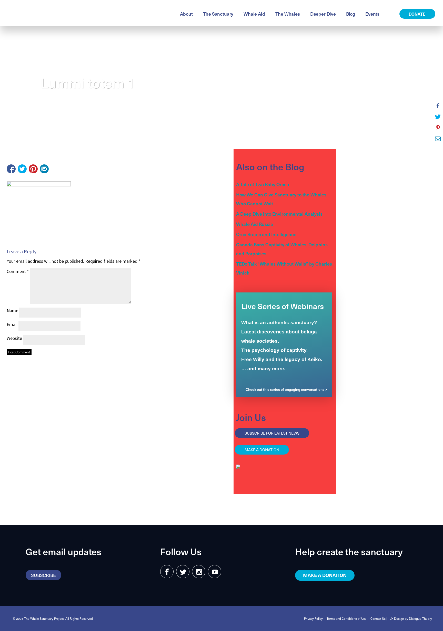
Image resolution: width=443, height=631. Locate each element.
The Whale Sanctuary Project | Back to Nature (68, 13)
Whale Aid (254, 13)
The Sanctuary (218, 13)
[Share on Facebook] (11, 168)
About (186, 13)
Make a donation (262, 450)
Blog (350, 13)
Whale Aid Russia (254, 223)
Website (14, 338)
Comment (18, 271)
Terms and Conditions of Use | (347, 618)
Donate (417, 14)
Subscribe (43, 575)
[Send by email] (44, 168)
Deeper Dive (323, 13)
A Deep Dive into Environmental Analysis (279, 213)
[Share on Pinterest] (33, 168)
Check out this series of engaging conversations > (286, 389)
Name (12, 311)
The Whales (287, 13)
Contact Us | (378, 618)
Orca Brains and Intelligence (266, 234)
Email (12, 324)
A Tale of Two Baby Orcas (262, 184)
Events (372, 13)
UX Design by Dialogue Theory (410, 618)
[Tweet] (22, 168)
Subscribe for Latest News (272, 433)
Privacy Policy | (314, 618)
